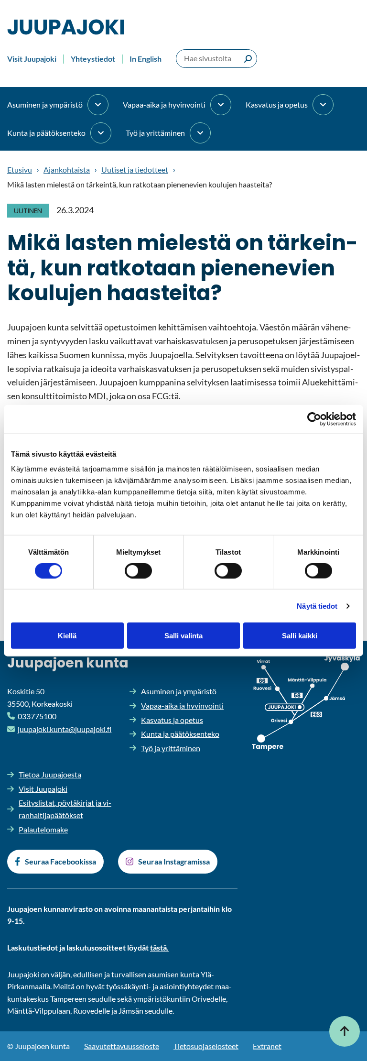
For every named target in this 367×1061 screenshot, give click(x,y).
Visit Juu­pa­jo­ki (31, 58)
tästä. (159, 947)
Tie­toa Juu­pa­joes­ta (50, 774)
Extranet (267, 1045)
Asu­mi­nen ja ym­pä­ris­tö (45, 104)
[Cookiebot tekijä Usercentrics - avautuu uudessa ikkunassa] (314, 419)
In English (146, 58)
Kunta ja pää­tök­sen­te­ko (46, 132)
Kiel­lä (67, 636)
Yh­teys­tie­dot (93, 58)
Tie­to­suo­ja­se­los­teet (205, 1045)
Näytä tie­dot (317, 606)
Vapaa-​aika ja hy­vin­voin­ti (164, 104)
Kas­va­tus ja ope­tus (277, 104)
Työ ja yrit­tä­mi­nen (155, 132)
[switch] (138, 570)
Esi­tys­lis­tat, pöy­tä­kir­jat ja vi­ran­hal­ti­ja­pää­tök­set (65, 809)
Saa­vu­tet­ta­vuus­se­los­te (121, 1045)
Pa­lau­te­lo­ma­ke (43, 829)
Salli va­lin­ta (183, 636)
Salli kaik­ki (299, 636)
